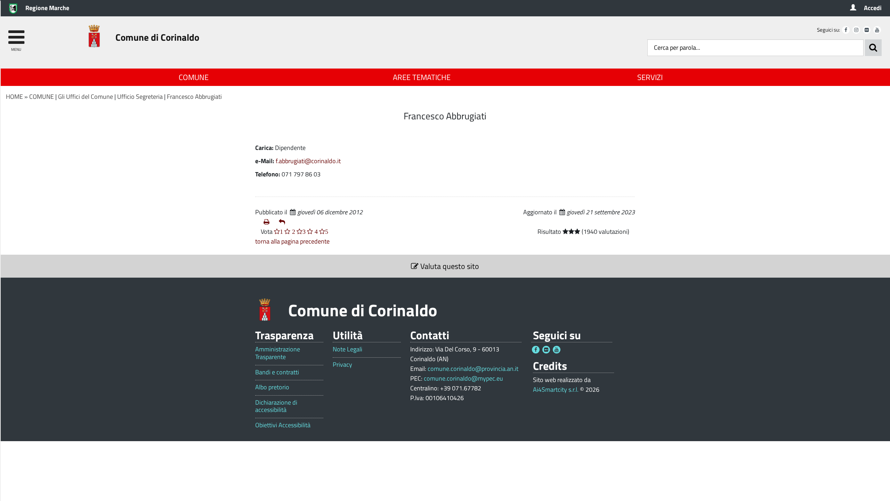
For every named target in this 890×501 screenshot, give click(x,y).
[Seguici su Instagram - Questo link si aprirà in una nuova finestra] (856, 30)
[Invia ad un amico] (283, 222)
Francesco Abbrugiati (194, 96)
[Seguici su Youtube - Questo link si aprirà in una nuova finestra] (877, 30)
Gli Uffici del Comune (85, 96)
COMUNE (194, 77)
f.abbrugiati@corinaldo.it (308, 161)
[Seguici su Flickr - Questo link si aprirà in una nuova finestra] (867, 30)
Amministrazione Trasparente (277, 352)
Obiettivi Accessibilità (282, 425)
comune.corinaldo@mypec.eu (463, 378)
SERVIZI (650, 77)
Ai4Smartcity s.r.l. (555, 389)
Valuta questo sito (449, 266)
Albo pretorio (272, 387)
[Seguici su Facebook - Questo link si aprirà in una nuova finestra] (846, 30)
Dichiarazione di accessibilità (276, 406)
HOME (14, 96)
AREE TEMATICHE (422, 77)
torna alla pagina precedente (292, 241)
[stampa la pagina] (268, 222)
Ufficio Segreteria (140, 96)
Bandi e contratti (277, 372)
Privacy (342, 364)
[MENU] (16, 34)
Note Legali (347, 349)
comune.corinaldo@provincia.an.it (473, 368)
